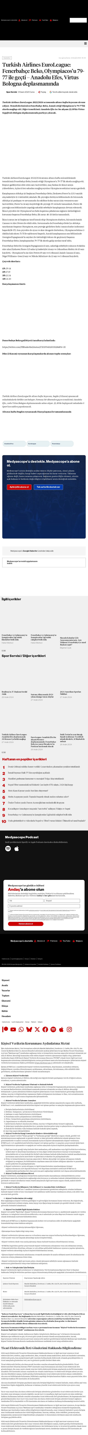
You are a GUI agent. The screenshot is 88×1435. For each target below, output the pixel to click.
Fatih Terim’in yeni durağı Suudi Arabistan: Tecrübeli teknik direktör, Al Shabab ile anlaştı (72, 738)
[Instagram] (69, 1029)
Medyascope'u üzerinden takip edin (32, 551)
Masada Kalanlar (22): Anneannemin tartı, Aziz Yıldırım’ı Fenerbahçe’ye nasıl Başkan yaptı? (73, 641)
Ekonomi (6, 1001)
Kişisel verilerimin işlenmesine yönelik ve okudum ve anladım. (42, 911)
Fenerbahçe (56, 443)
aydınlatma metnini (34, 910)
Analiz (5, 985)
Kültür (5, 1011)
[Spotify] (8, 848)
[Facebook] (45, 1029)
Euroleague (32, 443)
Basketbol (7, 58)
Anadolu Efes (8, 443)
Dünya (5, 1006)
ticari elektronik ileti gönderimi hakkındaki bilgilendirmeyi (55, 910)
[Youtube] (13, 1029)
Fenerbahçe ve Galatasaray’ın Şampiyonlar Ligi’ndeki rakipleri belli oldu (43, 637)
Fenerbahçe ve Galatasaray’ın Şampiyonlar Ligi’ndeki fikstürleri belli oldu (14, 637)
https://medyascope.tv (44, 1063)
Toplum (5, 996)
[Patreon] (5, 1029)
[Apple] (16, 848)
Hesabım (6, 1016)
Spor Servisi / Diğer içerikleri (23, 656)
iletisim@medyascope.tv (32, 1299)
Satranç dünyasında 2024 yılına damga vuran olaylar (42, 696)
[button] (78, 9)
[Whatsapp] (21, 1029)
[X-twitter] (37, 1029)
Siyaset (6, 980)
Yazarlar (6, 991)
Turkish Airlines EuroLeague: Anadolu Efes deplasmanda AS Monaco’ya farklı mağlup (14, 736)
